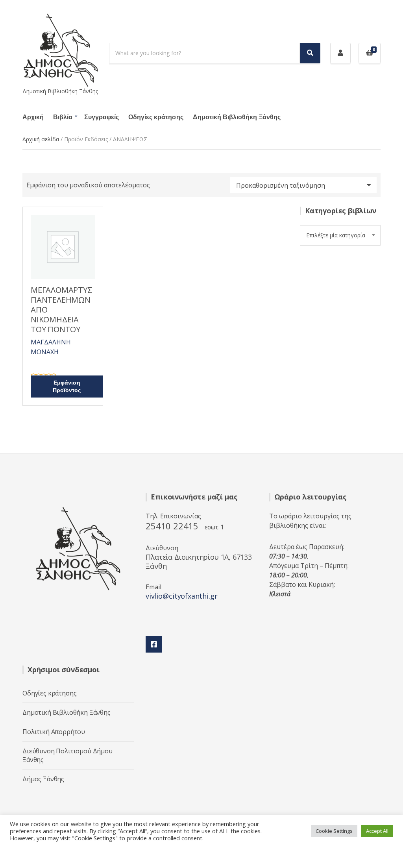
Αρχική (33, 117)
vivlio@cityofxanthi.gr (181, 596)
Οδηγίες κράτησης (155, 117)
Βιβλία (62, 117)
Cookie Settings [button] (334, 830)
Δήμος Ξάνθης (43, 779)
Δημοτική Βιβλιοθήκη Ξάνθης (237, 117)
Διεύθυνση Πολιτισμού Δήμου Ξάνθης (67, 755)
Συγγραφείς (101, 117)
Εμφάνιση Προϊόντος (67, 386)
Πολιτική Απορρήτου (53, 731)
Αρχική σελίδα (40, 139)
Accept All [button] (377, 830)
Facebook (154, 644)
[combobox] (340, 235)
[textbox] (340, 235)
